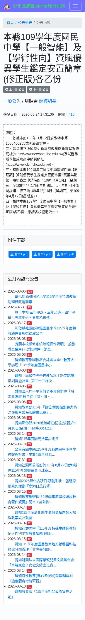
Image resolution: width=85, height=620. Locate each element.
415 (72, 114)
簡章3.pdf (67, 254)
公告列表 (25, 23)
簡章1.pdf (20, 254)
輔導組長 (47, 101)
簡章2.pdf (44, 254)
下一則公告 (40, 89)
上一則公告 (16, 89)
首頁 (10, 23)
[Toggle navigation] (75, 6)
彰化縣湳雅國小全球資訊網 (39, 6)
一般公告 (12, 101)
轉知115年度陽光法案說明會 (37, 439)
